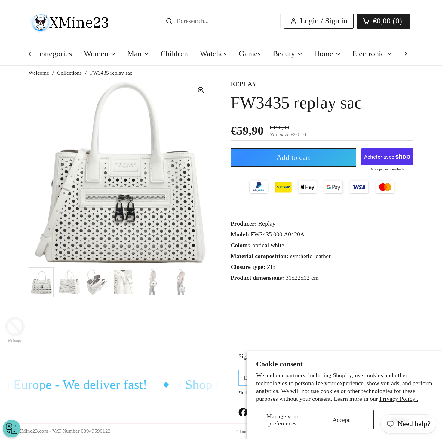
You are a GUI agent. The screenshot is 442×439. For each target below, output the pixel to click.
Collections (69, 73)
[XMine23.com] (76, 21)
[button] (383, 21)
